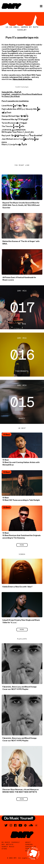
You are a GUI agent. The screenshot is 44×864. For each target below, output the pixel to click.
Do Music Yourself (11, 842)
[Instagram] (11, 825)
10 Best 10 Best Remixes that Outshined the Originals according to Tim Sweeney (21, 535)
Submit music (8, 847)
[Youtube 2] (20, 825)
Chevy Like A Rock (12, 96)
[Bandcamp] (36, 825)
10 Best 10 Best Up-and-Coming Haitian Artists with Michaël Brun (20, 462)
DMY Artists (7, 844)
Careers (29, 844)
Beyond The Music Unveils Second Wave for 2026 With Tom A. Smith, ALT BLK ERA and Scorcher (20, 205)
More (22, 545)
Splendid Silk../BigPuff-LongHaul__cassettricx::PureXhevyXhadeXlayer (22, 93)
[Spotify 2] (25, 825)
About (28, 842)
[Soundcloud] (31, 825)
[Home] (11, 6)
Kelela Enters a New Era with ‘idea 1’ (17, 587)
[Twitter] (6, 825)
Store (4, 849)
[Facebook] (15, 825)
